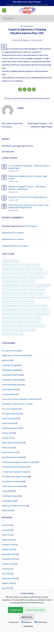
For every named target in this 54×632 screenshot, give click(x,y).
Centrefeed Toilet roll (26, 281)
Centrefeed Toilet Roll (11, 379)
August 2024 (7, 583)
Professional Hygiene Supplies (36, 306)
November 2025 (9, 559)
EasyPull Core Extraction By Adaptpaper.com (27, 197)
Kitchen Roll (7, 433)
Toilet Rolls (7, 491)
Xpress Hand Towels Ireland (12, 334)
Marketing (28, 626)
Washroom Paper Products (34, 326)
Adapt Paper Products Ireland (13, 269)
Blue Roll (39, 269)
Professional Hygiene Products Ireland (18, 462)
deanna (5, 232)
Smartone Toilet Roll (10, 314)
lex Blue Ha (7, 438)
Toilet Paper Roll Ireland (12, 486)
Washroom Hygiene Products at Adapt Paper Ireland (27, 177)
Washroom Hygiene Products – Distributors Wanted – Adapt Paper (27, 187)
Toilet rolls (37, 318)
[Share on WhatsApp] (20, 89)
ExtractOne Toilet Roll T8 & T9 (15, 404)
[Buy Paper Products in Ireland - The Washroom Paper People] (27, 10)
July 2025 (6, 568)
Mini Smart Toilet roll (27, 302)
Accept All (15, 610)
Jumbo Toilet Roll (43, 297)
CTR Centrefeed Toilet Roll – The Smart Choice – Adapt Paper (29, 166)
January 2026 (7, 549)
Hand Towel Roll (9, 418)
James (40, 40)
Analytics (28, 622)
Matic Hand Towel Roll (12, 442)
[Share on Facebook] (25, 89)
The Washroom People (11, 481)
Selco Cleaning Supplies (11, 310)
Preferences (42, 622)
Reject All (27, 617)
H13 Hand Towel (26, 293)
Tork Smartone (34, 322)
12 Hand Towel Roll (10, 350)
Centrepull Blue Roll (42, 285)
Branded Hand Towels (39, 273)
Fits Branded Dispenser (37, 289)
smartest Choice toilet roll (30, 310)
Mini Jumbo (7, 447)
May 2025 (6, 573)
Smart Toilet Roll (24, 314)
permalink (46, 98)
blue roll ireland (23, 273)
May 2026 (6, 534)
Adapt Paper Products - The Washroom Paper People (21, 265)
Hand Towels (38, 293)
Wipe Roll (6, 510)
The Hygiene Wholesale (40, 314)
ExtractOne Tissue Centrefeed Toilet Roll (19, 399)
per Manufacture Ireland (12, 457)
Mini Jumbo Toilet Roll (10, 302)
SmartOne (44, 310)
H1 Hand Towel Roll (10, 413)
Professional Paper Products (14, 467)
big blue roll (30, 269)
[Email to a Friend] (34, 89)
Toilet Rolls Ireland (9, 322)
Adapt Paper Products (10, 261)
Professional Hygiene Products (13, 306)
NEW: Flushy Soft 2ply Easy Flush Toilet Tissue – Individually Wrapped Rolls (29, 206)
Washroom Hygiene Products (13, 326)
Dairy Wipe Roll (20, 289)
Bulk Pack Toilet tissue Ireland (32, 277)
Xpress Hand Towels (27, 330)
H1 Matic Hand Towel (10, 293)
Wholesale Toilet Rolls (10, 330)
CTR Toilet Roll (8, 289)
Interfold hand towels (27, 297)
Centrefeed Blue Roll (10, 281)
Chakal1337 (7, 246)
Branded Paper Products (11, 277)
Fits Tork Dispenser (10, 408)
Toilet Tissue (22, 322)
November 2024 (9, 578)
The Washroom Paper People (13, 318)
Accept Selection (35, 610)
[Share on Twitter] (29, 89)
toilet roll (28, 318)
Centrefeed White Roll (10, 285)
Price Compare (30, 226)
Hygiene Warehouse (10, 428)
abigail (5, 239)
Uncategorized (27, 26)
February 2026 (8, 544)
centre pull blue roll (27, 285)
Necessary (14, 622)
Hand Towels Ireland (10, 297)
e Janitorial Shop (9, 394)
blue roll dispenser (9, 273)
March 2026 (7, 539)
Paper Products (8, 452)
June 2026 (6, 530)
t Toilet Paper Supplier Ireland (14, 471)
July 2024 (6, 588)
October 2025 (8, 564)
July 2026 (6, 525)
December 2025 (9, 554)
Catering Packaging (10, 365)
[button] (4, 10)
